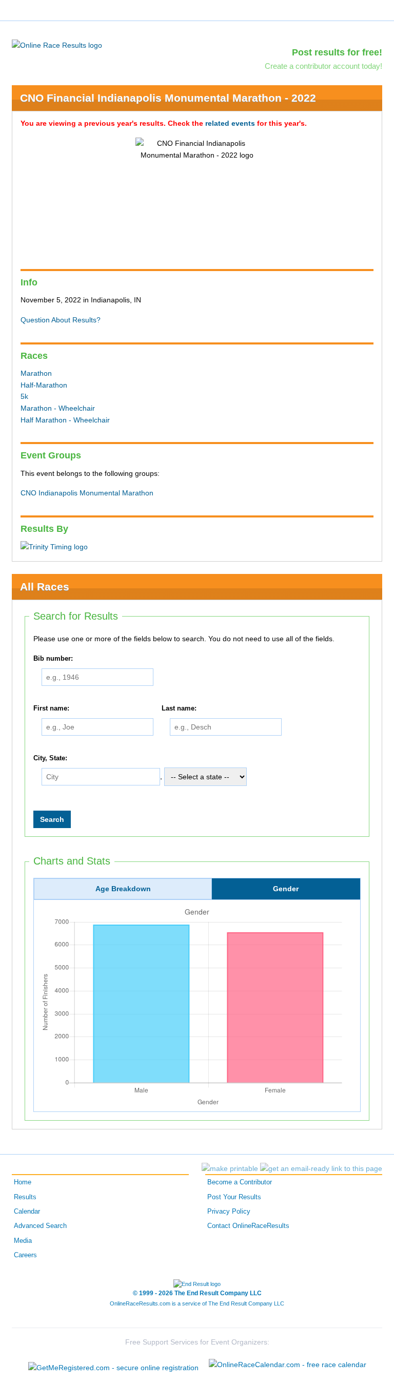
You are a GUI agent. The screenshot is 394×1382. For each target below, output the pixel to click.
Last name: (179, 708)
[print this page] (230, 1168)
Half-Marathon (44, 385)
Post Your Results (234, 1197)
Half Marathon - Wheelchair (65, 420)
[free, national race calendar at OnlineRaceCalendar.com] (287, 1364)
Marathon (36, 373)
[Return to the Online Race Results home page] (57, 45)
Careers (25, 1255)
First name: (51, 708)
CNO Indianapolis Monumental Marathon (87, 493)
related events (230, 123)
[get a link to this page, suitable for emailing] (321, 1168)
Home (22, 1182)
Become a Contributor (239, 1182)
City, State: (50, 758)
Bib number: (53, 659)
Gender (286, 889)
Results (25, 1197)
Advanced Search (40, 1226)
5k (24, 396)
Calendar (27, 1211)
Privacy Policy (228, 1211)
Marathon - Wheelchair (58, 408)
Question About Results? (61, 320)
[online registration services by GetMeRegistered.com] (113, 1365)
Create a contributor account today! (323, 66)
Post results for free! (337, 52)
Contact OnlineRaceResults (248, 1226)
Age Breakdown (123, 889)
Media (23, 1240)
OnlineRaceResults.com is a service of (197, 1303)
